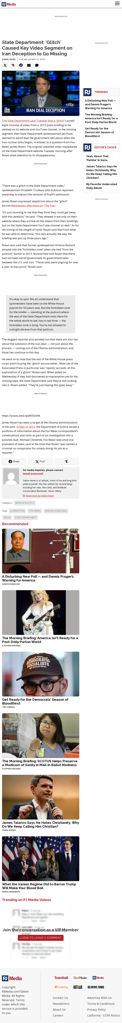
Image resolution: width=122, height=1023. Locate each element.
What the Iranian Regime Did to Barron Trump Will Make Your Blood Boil (39, 886)
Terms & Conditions (101, 1004)
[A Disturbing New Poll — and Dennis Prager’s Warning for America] (40, 551)
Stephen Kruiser (11, 646)
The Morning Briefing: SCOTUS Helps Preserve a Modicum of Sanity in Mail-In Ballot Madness (40, 763)
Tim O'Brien (8, 707)
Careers (58, 1015)
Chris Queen (9, 830)
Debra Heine (9, 59)
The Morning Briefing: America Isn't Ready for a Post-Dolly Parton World (40, 640)
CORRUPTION (17, 511)
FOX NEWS (35, 511)
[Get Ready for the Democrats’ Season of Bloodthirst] (40, 674)
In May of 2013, (26, 427)
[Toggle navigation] (117, 4)
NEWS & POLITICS (24, 503)
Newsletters (61, 1004)
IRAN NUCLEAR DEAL (56, 511)
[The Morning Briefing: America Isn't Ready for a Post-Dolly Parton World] (40, 612)
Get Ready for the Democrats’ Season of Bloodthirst (35, 701)
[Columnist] (12, 476)
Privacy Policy (96, 1009)
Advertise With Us (99, 998)
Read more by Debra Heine (40, 495)
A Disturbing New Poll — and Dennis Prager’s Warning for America (38, 578)
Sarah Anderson (11, 892)
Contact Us (60, 998)
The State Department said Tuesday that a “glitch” (33, 120)
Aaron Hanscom (11, 584)
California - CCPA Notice (103, 1015)
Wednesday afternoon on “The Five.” (33, 205)
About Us (59, 1009)
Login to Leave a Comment (40, 937)
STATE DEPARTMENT (26, 517)
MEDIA (7, 517)
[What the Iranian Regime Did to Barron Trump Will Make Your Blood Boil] (40, 858)
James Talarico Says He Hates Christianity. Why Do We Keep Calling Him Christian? (40, 824)
